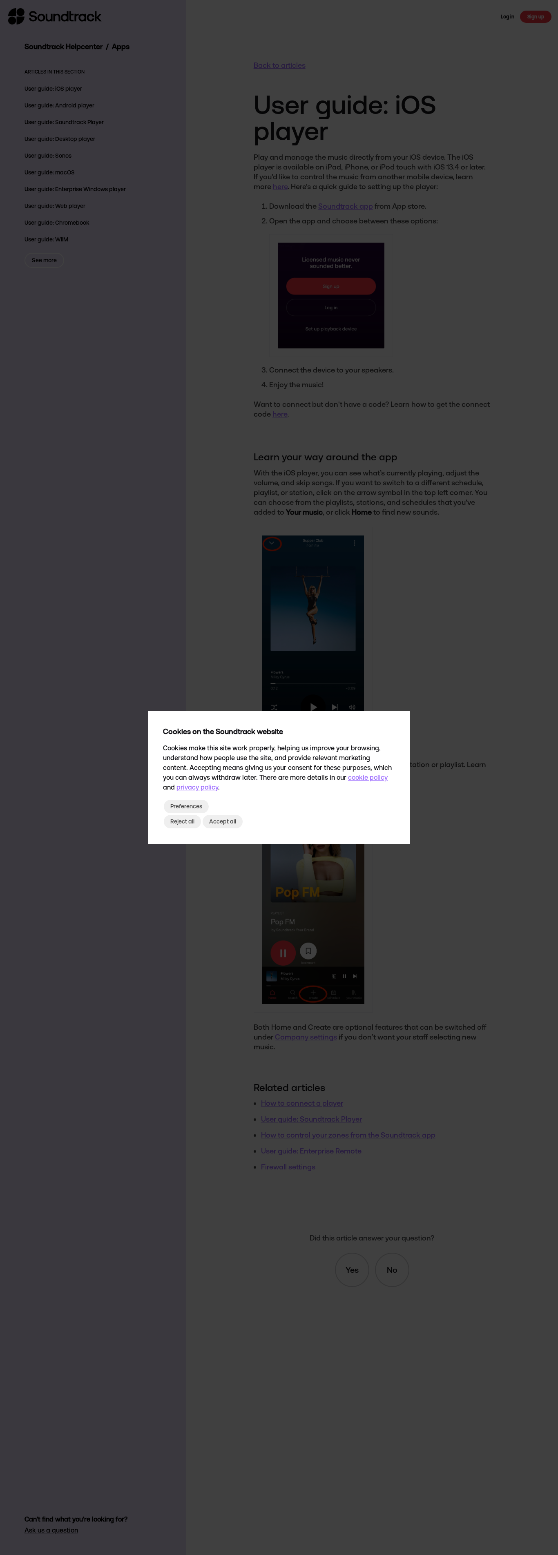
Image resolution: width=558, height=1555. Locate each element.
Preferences (186, 806)
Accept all (222, 821)
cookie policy (368, 777)
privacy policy (197, 787)
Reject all (182, 821)
